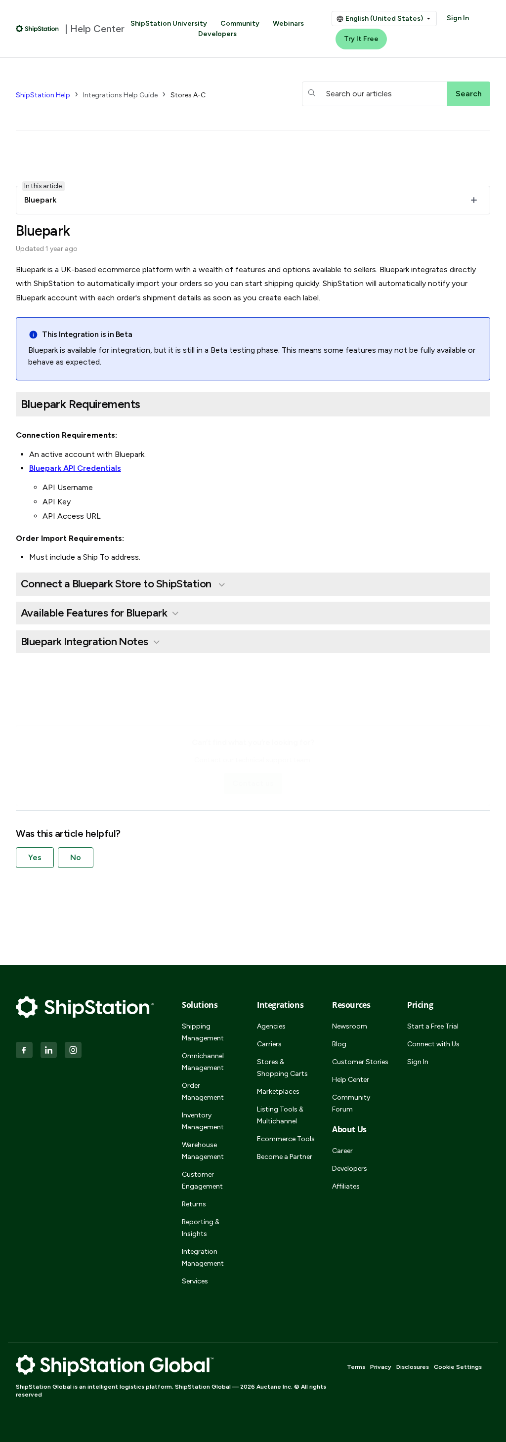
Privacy (380, 1366)
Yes (35, 857)
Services (195, 1281)
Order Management (203, 1091)
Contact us (253, 783)
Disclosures (412, 1366)
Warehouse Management (203, 1151)
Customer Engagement (202, 1180)
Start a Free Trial (433, 1026)
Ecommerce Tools (286, 1139)
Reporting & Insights (200, 1228)
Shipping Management (203, 1032)
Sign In (458, 18)
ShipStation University (168, 23)
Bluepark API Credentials (75, 468)
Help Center (350, 1079)
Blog (339, 1044)
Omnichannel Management (203, 1062)
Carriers (269, 1044)
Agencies (271, 1026)
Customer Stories (360, 1062)
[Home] (37, 29)
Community (239, 23)
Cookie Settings (458, 1366)
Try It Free (361, 39)
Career (342, 1151)
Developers (217, 34)
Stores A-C (188, 95)
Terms (356, 1366)
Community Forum (351, 1103)
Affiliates (346, 1186)
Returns (194, 1204)
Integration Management (203, 1257)
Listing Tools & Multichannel (280, 1115)
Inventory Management (203, 1121)
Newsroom (349, 1026)
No (75, 857)
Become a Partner (284, 1157)
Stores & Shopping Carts (282, 1068)
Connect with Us (433, 1044)
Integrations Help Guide (120, 95)
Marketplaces (278, 1091)
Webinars (288, 23)
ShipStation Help (43, 95)
